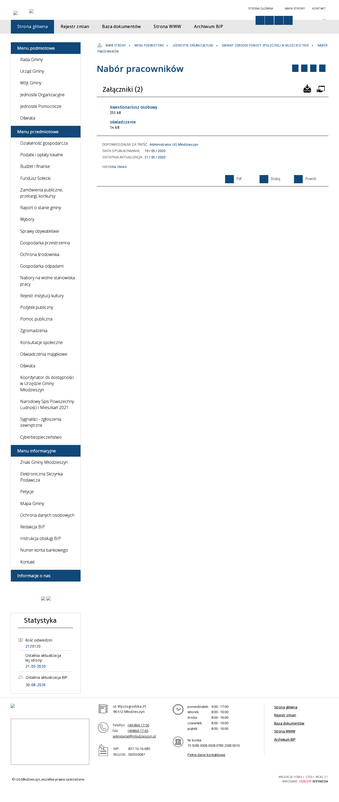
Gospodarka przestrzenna (45, 243)
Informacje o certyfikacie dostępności (185, 779)
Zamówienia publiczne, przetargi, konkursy (41, 193)
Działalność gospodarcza (44, 143)
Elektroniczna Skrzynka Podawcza (41, 477)
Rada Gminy (31, 59)
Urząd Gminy (32, 71)
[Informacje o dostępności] (260, 20)
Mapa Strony (295, 8)
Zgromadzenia (33, 330)
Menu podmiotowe (36, 48)
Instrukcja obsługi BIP (40, 538)
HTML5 (237, 778)
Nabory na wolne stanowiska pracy (47, 281)
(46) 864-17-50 (138, 725)
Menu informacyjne (36, 451)
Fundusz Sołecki (35, 178)
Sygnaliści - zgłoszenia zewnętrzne (40, 422)
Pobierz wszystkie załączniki (307, 88)
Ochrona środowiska (39, 254)
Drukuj (304, 68)
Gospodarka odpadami (42, 266)
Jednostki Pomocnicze (40, 106)
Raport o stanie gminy (40, 207)
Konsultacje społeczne (41, 342)
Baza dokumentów (289, 723)
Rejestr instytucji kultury (42, 296)
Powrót (313, 68)
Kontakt (319, 8)
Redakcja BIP (32, 527)
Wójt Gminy (30, 83)
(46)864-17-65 (138, 730)
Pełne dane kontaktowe (206, 754)
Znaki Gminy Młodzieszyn (44, 462)
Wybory (27, 219)
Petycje (27, 491)
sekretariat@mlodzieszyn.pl (134, 736)
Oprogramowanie (320, 88)
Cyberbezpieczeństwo (41, 437)
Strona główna (285, 707)
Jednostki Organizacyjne (42, 95)
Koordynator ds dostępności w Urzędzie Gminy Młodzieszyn (47, 383)
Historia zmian (114, 167)
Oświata (27, 118)
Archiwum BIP (285, 739)
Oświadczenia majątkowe (43, 354)
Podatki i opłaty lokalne (41, 155)
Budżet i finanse (35, 166)
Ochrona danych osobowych (47, 515)
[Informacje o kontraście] (288, 20)
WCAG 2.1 (261, 778)
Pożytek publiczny (36, 307)
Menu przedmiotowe (38, 132)
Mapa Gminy (32, 503)
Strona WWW (284, 731)
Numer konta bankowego (44, 550)
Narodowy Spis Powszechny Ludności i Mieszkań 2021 (47, 404)
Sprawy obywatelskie (39, 231)
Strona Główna (260, 8)
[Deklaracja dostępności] (269, 20)
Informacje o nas (34, 576)
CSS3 (245, 778)
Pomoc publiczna (36, 319)
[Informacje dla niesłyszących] (278, 20)
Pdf (295, 68)
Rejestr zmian (285, 715)
